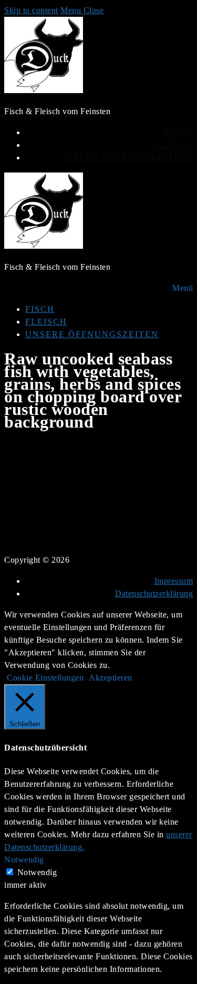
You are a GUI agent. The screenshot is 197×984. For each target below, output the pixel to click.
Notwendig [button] (24, 859)
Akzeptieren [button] (110, 677)
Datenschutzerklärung (154, 593)
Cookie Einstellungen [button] (45, 677)
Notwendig (37, 872)
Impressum (173, 580)
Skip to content (31, 10)
